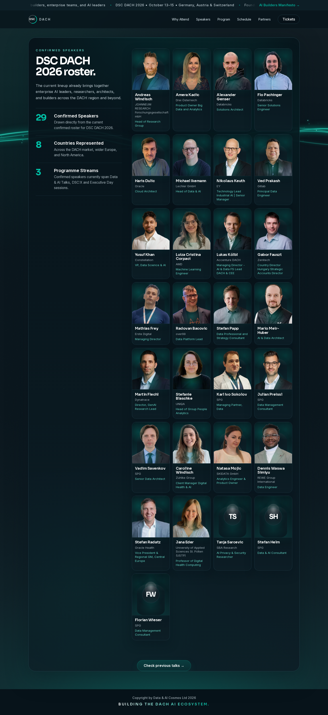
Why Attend (180, 19)
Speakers (203, 19)
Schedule (244, 19)
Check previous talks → (164, 666)
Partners (264, 19)
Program (224, 19)
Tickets (288, 19)
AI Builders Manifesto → (279, 5)
